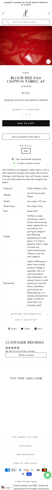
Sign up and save (25, 463)
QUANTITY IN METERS (26, 109)
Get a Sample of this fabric (26, 136)
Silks (26, 150)
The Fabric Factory (25, 437)
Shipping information (26, 314)
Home (25, 72)
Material (26, 146)
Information (25, 454)
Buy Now (11, 423)
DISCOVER (25, 446)
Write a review (26, 355)
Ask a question (26, 320)
